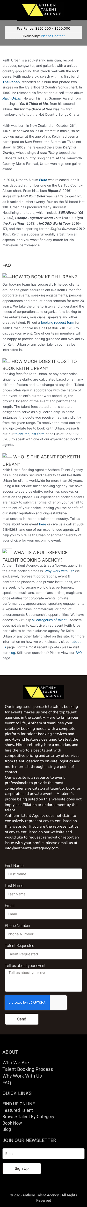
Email (9, 905)
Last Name (14, 885)
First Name (14, 865)
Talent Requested (19, 945)
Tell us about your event (25, 965)
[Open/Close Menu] (79, 10)
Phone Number (17, 925)
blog (11, 653)
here (42, 524)
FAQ (78, 653)
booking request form (57, 322)
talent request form (29, 434)
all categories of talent (49, 620)
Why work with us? (59, 571)
